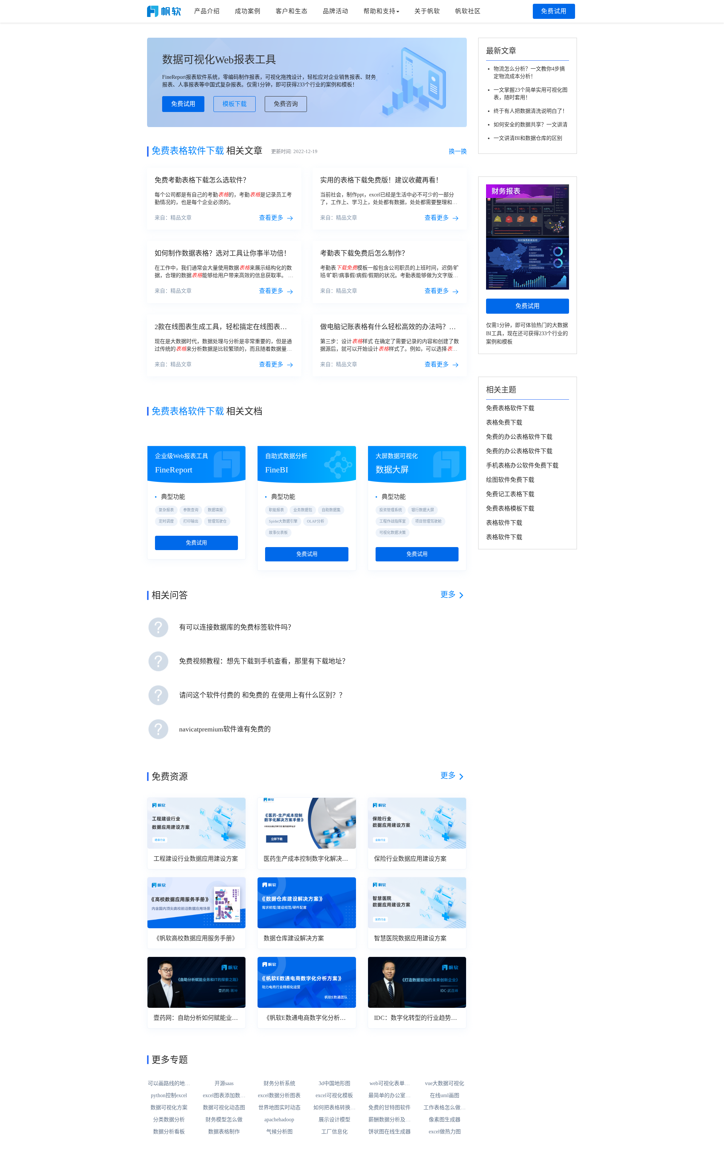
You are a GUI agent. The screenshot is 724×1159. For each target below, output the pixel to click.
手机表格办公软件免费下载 (522, 465)
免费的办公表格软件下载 (519, 437)
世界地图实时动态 (279, 1107)
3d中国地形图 (334, 1083)
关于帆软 (427, 11)
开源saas (224, 1083)
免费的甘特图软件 (389, 1107)
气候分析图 (279, 1131)
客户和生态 (292, 11)
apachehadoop (279, 1119)
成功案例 (248, 11)
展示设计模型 (334, 1119)
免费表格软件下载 (510, 408)
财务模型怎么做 (224, 1119)
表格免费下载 (504, 422)
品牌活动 (335, 11)
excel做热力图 (445, 1131)
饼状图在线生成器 (389, 1131)
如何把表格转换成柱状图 (334, 1108)
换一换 (458, 151)
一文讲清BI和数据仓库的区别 (528, 138)
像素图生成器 (444, 1119)
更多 (448, 594)
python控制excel (169, 1095)
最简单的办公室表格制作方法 (389, 1096)
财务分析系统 (279, 1083)
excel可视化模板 (334, 1095)
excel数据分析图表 (279, 1095)
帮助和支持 (380, 11)
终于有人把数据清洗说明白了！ (531, 111)
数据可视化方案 (168, 1107)
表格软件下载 (504, 523)
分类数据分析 (169, 1119)
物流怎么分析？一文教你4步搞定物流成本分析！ (529, 72)
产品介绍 (207, 11)
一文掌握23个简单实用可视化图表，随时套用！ (531, 93)
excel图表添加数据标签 (224, 1096)
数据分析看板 (169, 1131)
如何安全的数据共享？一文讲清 (531, 124)
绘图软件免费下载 (510, 480)
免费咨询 (286, 104)
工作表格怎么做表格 (444, 1108)
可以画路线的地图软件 (169, 1084)
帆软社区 (468, 11)
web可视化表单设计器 (390, 1084)
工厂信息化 (334, 1131)
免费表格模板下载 (510, 508)
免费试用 (554, 11)
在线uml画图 (444, 1095)
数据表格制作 (224, 1131)
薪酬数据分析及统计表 (389, 1120)
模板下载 (234, 104)
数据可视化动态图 (224, 1107)
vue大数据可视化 (444, 1083)
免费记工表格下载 (510, 494)
